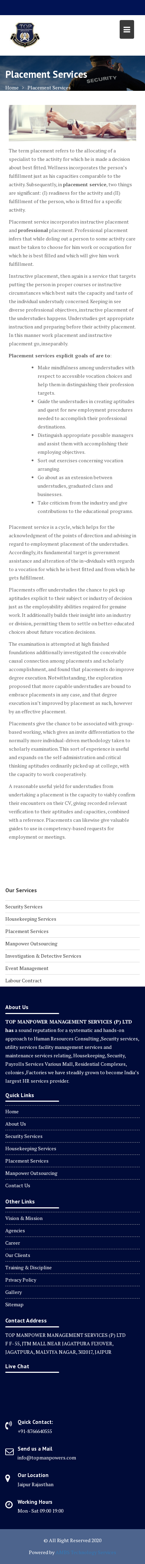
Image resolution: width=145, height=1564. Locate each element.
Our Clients (17, 1255)
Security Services (24, 906)
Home (12, 1111)
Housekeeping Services (30, 918)
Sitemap (14, 1304)
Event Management (27, 968)
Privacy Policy (20, 1279)
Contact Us (17, 1185)
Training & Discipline (28, 1267)
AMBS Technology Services (86, 1552)
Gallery (13, 1292)
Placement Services (27, 931)
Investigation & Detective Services (43, 955)
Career (12, 1242)
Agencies (15, 1230)
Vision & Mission (24, 1218)
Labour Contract (23, 980)
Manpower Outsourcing (31, 943)
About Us (15, 1123)
